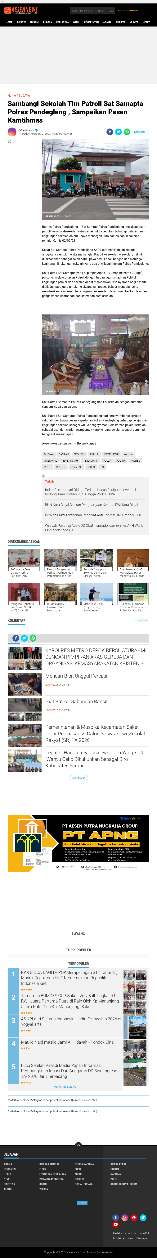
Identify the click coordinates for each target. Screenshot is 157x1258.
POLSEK (61, 467)
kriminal (128, 454)
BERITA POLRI (118, 1164)
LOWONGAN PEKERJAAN (52, 1174)
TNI (102, 467)
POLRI (47, 467)
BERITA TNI (10, 1169)
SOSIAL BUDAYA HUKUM (123, 1184)
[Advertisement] (78, 55)
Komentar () (140, 131)
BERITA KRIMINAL (49, 1164)
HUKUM (34, 22)
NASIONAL (50, 460)
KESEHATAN (111, 454)
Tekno (7, 1189)
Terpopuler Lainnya (65, 1087)
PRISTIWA (9, 1184)
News (7, 1179)
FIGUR (42, 1169)
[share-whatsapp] (127, 132)
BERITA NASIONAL (85, 1164)
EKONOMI (79, 454)
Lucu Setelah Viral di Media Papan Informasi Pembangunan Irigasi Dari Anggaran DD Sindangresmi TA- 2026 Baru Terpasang (70, 1071)
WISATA (134, 22)
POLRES (135, 460)
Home (9, 22)
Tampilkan (141, 620)
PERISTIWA (62, 22)
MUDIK (78, 1174)
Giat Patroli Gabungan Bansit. (77, 701)
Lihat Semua (78, 778)
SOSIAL (91, 467)
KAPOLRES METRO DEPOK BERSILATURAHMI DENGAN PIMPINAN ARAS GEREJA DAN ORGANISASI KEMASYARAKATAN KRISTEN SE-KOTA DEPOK (96, 657)
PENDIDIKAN (90, 460)
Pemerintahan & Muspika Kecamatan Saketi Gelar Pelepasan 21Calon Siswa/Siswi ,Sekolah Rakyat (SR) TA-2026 (95, 733)
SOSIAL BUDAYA (83, 1184)
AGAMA (107, 22)
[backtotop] (78, 1146)
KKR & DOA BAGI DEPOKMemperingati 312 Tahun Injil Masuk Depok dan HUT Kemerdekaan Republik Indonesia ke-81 (70, 978)
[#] (78, 842)
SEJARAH (76, 467)
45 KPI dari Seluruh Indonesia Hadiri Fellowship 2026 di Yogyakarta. (71, 1022)
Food (78, 1169)
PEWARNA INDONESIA (51, 1179)
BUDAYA (47, 22)
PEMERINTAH (91, 22)
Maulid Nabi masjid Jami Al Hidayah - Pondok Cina (67, 1042)
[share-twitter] (118, 132)
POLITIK (21, 22)
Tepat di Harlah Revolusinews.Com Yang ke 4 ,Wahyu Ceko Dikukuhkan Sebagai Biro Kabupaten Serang (94, 759)
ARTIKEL (120, 22)
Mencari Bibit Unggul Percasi (76, 676)
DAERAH (64, 454)
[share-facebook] (109, 132)
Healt (146, 22)
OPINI (76, 22)
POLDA (107, 460)
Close (82, 1202)
